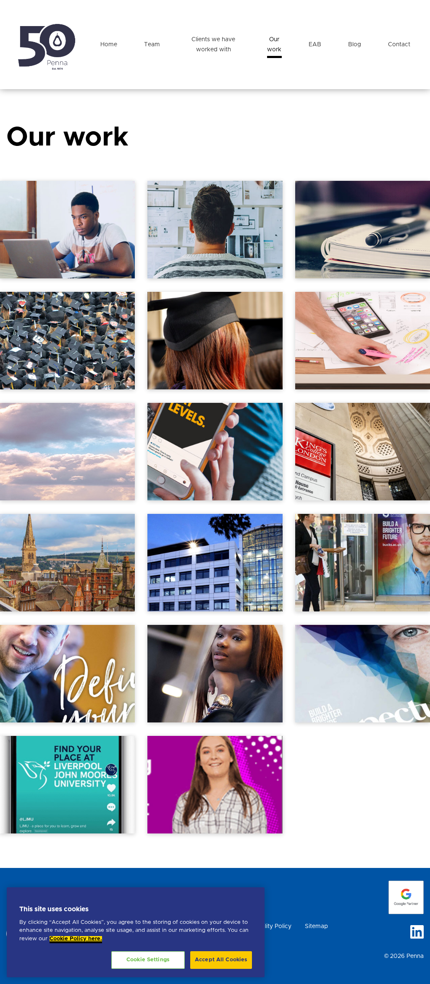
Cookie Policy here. (76, 939)
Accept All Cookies (221, 960)
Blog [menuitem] (354, 45)
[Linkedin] (417, 932)
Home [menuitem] (108, 45)
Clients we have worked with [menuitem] (213, 45)
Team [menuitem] (152, 45)
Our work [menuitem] (274, 45)
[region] (136, 932)
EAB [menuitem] (315, 45)
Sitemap (316, 926)
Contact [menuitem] (399, 45)
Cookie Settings (148, 960)
